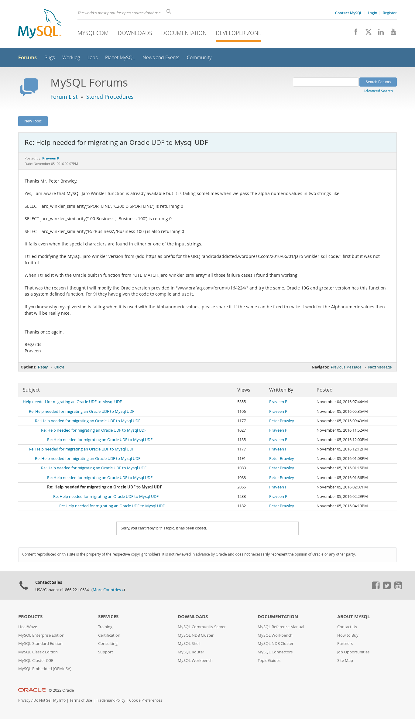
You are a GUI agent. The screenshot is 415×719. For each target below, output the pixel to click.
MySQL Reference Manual (281, 626)
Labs (92, 57)
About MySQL (353, 616)
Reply (43, 367)
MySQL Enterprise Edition (41, 635)
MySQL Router (191, 652)
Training (105, 626)
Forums (27, 57)
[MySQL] (39, 24)
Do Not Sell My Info (49, 700)
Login (372, 12)
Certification (109, 635)
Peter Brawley (281, 420)
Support (105, 652)
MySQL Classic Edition (38, 652)
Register (390, 12)
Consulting (108, 643)
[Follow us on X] (366, 33)
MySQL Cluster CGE (35, 660)
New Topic (33, 120)
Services (108, 616)
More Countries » (108, 589)
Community (199, 57)
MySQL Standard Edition (40, 643)
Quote (59, 367)
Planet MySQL (120, 57)
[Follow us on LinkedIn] (378, 33)
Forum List (63, 96)
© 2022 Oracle (61, 690)
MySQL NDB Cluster (196, 635)
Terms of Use (81, 700)
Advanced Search (378, 90)
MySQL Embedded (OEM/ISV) (44, 668)
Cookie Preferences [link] (145, 700)
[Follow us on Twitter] (387, 587)
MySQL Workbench (195, 660)
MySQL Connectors (275, 652)
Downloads (135, 32)
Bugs (49, 57)
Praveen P (278, 401)
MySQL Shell (189, 643)
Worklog (71, 57)
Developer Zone (238, 32)
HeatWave (27, 626)
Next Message (380, 367)
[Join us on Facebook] (353, 33)
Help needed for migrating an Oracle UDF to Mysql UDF (72, 401)
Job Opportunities (353, 652)
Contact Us (347, 626)
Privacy (24, 700)
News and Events (160, 57)
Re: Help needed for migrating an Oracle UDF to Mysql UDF (81, 411)
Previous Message (346, 367)
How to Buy (347, 635)
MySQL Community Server (202, 626)
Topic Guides (269, 660)
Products (30, 616)
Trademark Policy (110, 700)
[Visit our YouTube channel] (391, 33)
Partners (345, 643)
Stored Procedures (110, 96)
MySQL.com (93, 32)
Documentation (184, 32)
